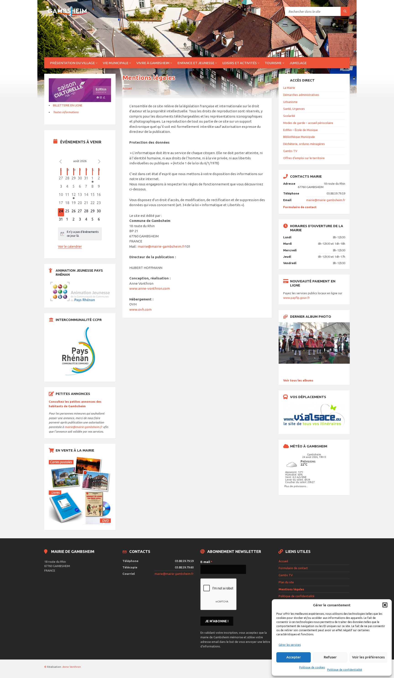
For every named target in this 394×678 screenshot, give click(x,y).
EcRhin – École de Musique (300, 129)
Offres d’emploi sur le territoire (304, 158)
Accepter (293, 657)
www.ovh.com (140, 309)
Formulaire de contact (299, 207)
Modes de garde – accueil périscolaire (308, 122)
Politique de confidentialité (344, 669)
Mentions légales (291, 589)
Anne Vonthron (71, 666)
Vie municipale (115, 63)
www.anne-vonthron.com (149, 288)
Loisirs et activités (239, 63)
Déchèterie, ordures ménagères (304, 143)
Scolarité (289, 115)
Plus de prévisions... (296, 486)
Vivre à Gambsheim (152, 63)
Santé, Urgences (294, 108)
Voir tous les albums (298, 380)
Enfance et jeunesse (195, 63)
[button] (385, 605)
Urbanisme (290, 101)
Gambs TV (290, 150)
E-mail (206, 561)
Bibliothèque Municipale (299, 136)
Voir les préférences (368, 657)
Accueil (127, 88)
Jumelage (298, 63)
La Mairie (289, 87)
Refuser (330, 657)
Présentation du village (72, 63)
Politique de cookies (312, 667)
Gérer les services (290, 644)
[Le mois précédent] (99, 161)
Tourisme (273, 63)
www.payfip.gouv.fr (296, 297)
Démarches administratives (301, 94)
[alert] (80, 233)
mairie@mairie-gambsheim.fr (161, 246)
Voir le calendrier (70, 246)
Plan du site (286, 582)
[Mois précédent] (60, 161)
